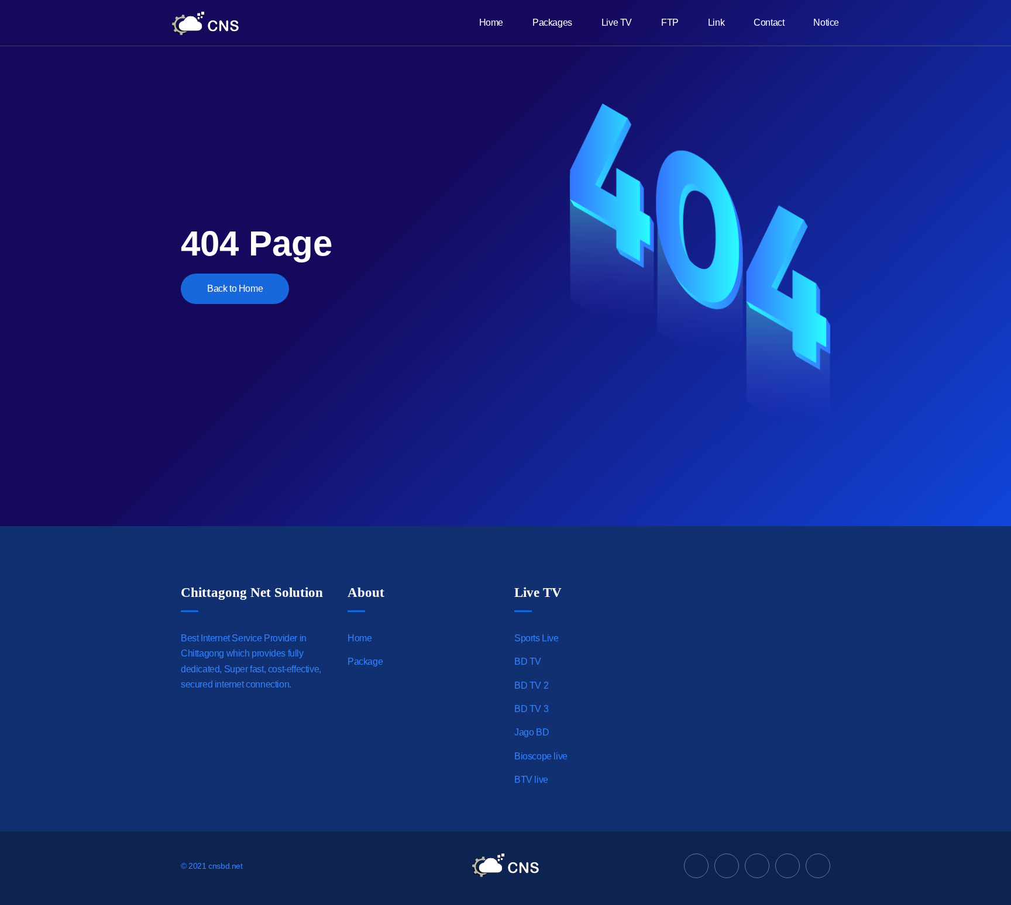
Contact (769, 22)
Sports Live (536, 638)
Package (365, 661)
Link (716, 22)
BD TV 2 (531, 685)
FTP (670, 22)
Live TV (616, 22)
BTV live (531, 780)
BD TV (527, 661)
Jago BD (531, 732)
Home (491, 22)
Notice (826, 22)
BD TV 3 (531, 709)
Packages (552, 22)
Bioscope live (541, 756)
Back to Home (235, 288)
